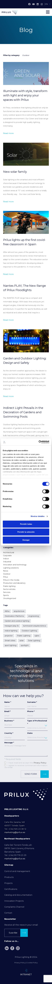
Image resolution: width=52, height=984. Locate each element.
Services (6, 592)
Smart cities (10, 640)
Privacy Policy (40, 763)
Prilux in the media (11, 580)
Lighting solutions (11, 568)
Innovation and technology (14, 565)
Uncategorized (9, 598)
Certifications (10, 889)
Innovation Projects (14, 901)
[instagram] (42, 4)
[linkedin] (38, 4)
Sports (6, 595)
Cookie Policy (32, 963)
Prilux (5, 577)
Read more (8, 133)
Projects (8, 883)
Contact (8, 913)
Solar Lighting (34, 640)
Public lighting (9, 586)
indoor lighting (11, 631)
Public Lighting (23, 636)
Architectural (8, 552)
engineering (33, 616)
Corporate (7, 555)
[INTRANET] (26, 970)
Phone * (31, 711)
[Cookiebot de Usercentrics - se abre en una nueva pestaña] (38, 442)
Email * (7, 711)
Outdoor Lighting (29, 631)
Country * (8, 733)
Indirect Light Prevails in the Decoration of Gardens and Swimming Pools (23, 412)
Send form (31, 774)
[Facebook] (29, 4)
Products (9, 877)
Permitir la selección (26, 532)
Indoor (6, 559)
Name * (7, 702)
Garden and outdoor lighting (17, 621)
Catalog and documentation (18, 895)
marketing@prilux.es (14, 832)
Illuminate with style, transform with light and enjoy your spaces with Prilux (25, 95)
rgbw (37, 636)
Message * (9, 743)
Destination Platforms (14, 616)
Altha (7, 611)
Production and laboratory (14, 583)
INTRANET (26, 974)
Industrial (7, 562)
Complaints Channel (14, 907)
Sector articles (9, 589)
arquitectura (19, 611)
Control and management (17, 871)
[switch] (45, 491)
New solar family (15, 171)
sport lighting (10, 645)
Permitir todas (26, 524)
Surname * (32, 702)
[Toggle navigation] (47, 12)
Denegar (26, 540)
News (5, 571)
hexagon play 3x (12, 626)
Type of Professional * (37, 722)
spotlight (24, 645)
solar (22, 640)
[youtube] (33, 4)
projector (9, 636)
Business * (9, 721)
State (30, 733)
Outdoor (6, 574)
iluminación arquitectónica (34, 626)
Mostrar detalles (38, 516)
